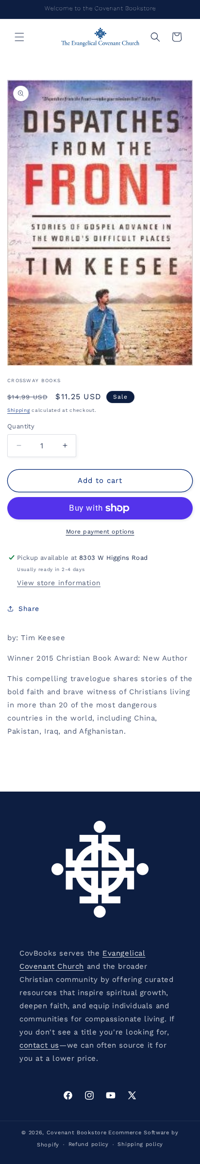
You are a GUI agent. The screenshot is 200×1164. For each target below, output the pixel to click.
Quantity (20, 426)
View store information (58, 583)
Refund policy (88, 1144)
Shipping (18, 410)
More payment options (100, 531)
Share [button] (28, 608)
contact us (39, 1045)
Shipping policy (140, 1144)
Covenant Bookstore (77, 1132)
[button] (19, 37)
